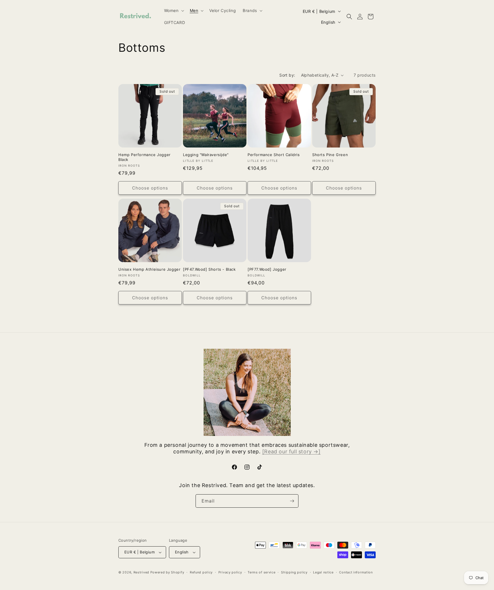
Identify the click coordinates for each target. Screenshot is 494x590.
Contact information (356, 572)
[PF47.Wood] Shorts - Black (209, 269)
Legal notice (323, 572)
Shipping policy (294, 572)
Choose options (150, 188)
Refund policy (201, 572)
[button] (173, 11)
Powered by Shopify (167, 572)
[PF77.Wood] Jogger (267, 269)
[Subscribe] (292, 501)
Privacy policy (230, 572)
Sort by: (287, 75)
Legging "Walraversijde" (206, 154)
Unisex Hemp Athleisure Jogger (149, 269)
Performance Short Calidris (274, 154)
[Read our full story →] (291, 452)
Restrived (141, 572)
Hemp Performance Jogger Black (144, 157)
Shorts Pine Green (330, 154)
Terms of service (261, 572)
